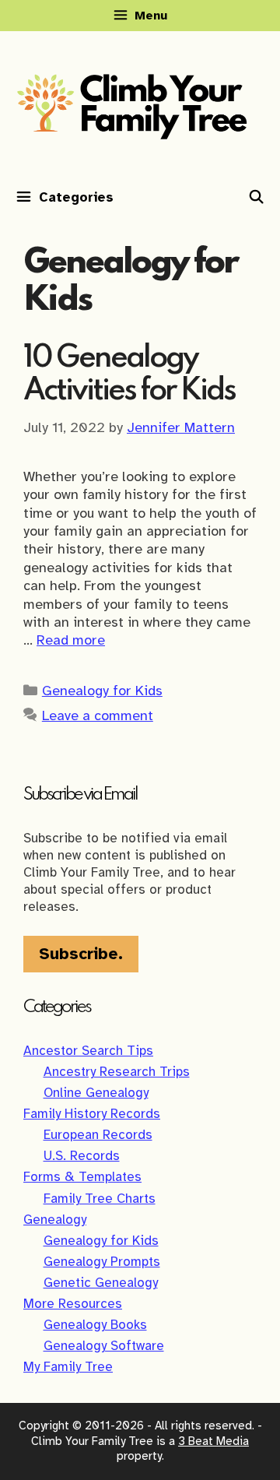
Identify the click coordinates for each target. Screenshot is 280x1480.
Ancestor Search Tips (88, 1050)
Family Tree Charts (100, 1198)
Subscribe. (81, 954)
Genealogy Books (95, 1325)
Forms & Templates (82, 1177)
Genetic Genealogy (101, 1282)
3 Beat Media (213, 1441)
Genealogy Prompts (102, 1261)
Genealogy (54, 1219)
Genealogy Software (104, 1346)
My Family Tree (68, 1367)
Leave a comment (97, 715)
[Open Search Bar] (256, 197)
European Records (98, 1135)
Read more (71, 640)
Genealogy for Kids (102, 690)
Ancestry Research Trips (117, 1071)
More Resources (72, 1303)
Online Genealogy (96, 1093)
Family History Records (91, 1114)
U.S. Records (82, 1156)
